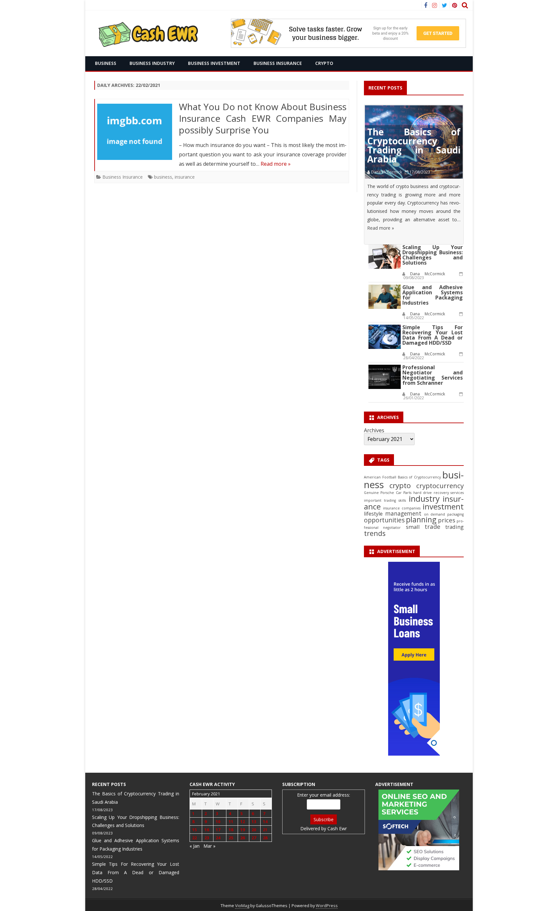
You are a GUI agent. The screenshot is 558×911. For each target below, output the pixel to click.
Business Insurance (277, 63)
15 (194, 829)
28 (265, 838)
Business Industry (152, 63)
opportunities (384, 520)
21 (265, 829)
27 (254, 838)
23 (206, 838)
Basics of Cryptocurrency (419, 477)
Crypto (324, 63)
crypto (400, 485)
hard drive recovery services (438, 492)
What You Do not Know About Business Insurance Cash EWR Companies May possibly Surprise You (263, 118)
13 (254, 821)
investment (443, 506)
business (163, 177)
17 (218, 829)
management (403, 513)
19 (242, 829)
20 (254, 829)
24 (218, 838)
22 (194, 838)
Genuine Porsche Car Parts (387, 492)
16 (206, 829)
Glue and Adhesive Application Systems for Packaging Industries (432, 295)
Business (105, 63)
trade (432, 526)
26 (242, 838)
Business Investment (214, 63)
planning (421, 520)
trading (454, 526)
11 (231, 821)
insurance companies (401, 508)
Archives (374, 430)
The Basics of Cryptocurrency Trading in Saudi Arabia (413, 145)
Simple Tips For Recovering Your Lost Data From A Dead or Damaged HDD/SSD (432, 335)
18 (231, 829)
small (413, 526)
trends (375, 533)
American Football (380, 477)
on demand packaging (444, 514)
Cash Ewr (337, 828)
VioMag (242, 905)
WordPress (327, 905)
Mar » (209, 846)
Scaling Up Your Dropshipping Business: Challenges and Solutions (432, 255)
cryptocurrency (440, 485)
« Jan (195, 846)
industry (424, 498)
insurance (185, 177)
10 (218, 821)
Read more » (276, 163)
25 (231, 838)
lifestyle (373, 513)
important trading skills (385, 500)
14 (265, 821)
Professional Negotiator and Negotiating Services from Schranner (432, 375)
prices (446, 520)
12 (242, 821)
